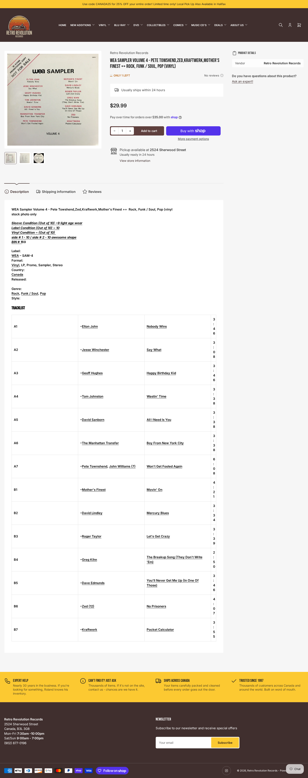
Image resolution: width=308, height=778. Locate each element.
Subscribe (225, 742)
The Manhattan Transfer (100, 443)
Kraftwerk (89, 630)
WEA (15, 256)
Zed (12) (88, 606)
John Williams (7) (122, 466)
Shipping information (59, 192)
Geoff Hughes (92, 373)
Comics (178, 25)
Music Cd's (199, 25)
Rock (15, 293)
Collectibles (156, 25)
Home (62, 25)
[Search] (280, 25)
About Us (237, 25)
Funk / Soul (29, 293)
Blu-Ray (120, 25)
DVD (136, 25)
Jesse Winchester (95, 350)
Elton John (90, 326)
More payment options (193, 139)
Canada (17, 274)
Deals (218, 25)
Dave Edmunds (93, 583)
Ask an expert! (242, 81)
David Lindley (92, 513)
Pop (43, 293)
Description (19, 192)
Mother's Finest (94, 490)
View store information (135, 160)
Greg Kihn (89, 560)
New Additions (80, 25)
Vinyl (102, 25)
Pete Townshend (94, 466)
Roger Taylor (91, 536)
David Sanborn (93, 420)
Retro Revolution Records (129, 53)
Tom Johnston (92, 396)
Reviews (95, 192)
